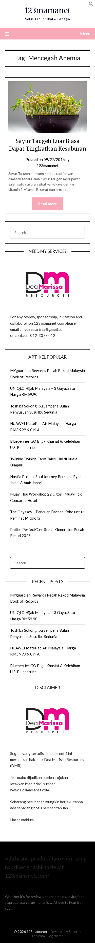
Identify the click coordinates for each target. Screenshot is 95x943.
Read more (47, 203)
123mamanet (48, 10)
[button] (91, 4)
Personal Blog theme (47, 936)
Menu (85, 33)
